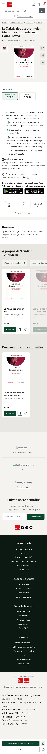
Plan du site (23, 663)
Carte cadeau (23, 584)
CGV (23, 655)
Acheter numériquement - (20, 743)
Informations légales (23, 642)
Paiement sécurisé (23, 557)
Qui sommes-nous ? (23, 611)
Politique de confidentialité (23, 647)
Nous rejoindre (23, 620)
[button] (23, 233)
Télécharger (10, 329)
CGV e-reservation (23, 659)
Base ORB (23, 628)
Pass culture (23, 592)
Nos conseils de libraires (23, 452)
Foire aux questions (23, 549)
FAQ (23, 469)
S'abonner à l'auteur (13, 263)
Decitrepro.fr (23, 624)
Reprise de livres (23, 588)
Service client (23, 569)
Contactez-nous (23, 487)
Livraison (24, 553)
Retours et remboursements (23, 561)
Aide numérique (23, 565)
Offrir (20, 749)
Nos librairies (24, 615)
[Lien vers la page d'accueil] (9, 4)
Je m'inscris (36, 517)
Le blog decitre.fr (23, 597)
